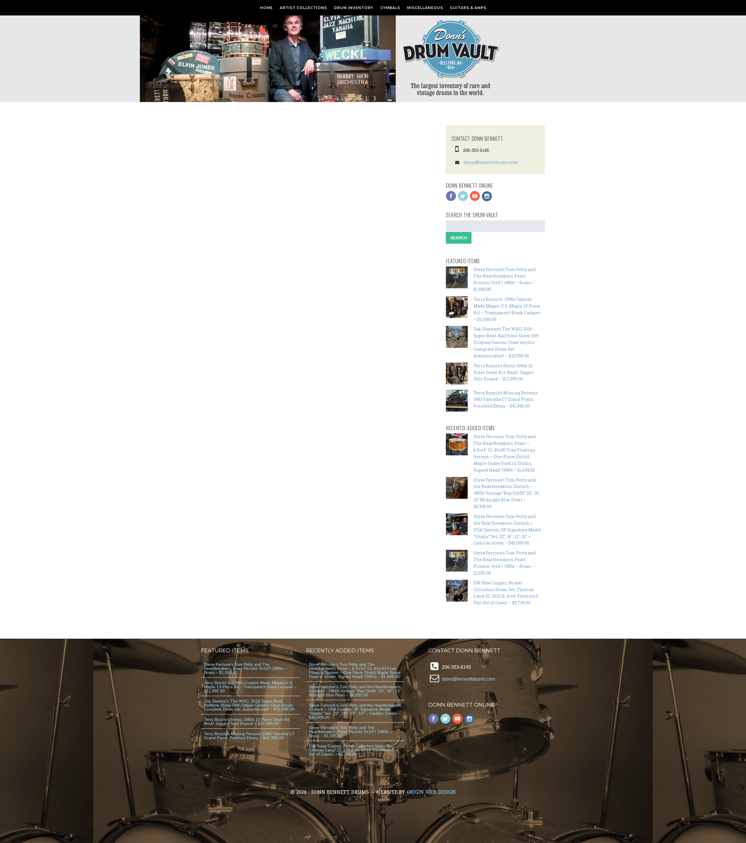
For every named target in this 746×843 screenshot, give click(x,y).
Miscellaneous (425, 8)
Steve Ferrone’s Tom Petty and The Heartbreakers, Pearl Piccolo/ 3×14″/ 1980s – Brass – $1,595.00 (245, 668)
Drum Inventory (353, 8)
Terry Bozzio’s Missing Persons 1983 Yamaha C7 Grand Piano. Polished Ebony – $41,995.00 (506, 399)
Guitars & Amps (468, 8)
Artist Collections (303, 8)
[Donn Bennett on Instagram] (487, 200)
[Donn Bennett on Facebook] (451, 200)
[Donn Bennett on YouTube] (475, 200)
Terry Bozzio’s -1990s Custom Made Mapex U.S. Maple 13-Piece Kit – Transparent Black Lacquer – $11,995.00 (250, 686)
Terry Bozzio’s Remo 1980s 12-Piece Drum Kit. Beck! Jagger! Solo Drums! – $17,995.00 (504, 372)
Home (266, 8)
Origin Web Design (431, 792)
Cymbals (390, 8)
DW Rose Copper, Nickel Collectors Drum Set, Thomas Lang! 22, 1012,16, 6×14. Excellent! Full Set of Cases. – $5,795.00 (354, 750)
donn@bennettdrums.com (491, 162)
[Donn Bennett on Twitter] (463, 200)
